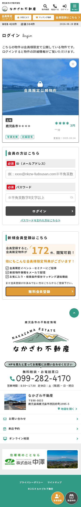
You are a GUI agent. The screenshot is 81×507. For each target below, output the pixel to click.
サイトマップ (55, 482)
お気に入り (24, 17)
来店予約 (71, 500)
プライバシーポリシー (31, 482)
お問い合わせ (17, 418)
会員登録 (58, 500)
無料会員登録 (39, 291)
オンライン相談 (19, 438)
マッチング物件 (45, 17)
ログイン (39, 211)
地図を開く (68, 408)
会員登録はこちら (66, 17)
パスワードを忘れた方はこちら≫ (40, 220)
